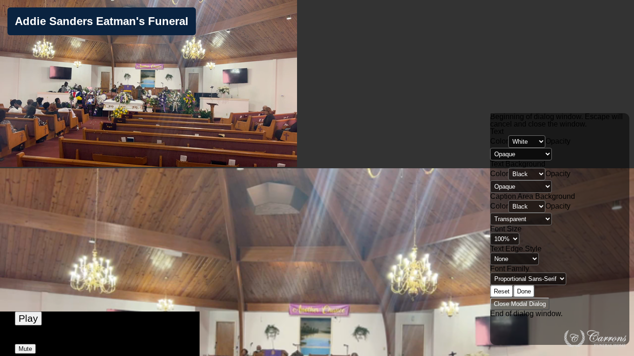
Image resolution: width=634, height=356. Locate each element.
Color (499, 141)
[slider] (100, 338)
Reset (502, 291)
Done (524, 291)
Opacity (557, 141)
